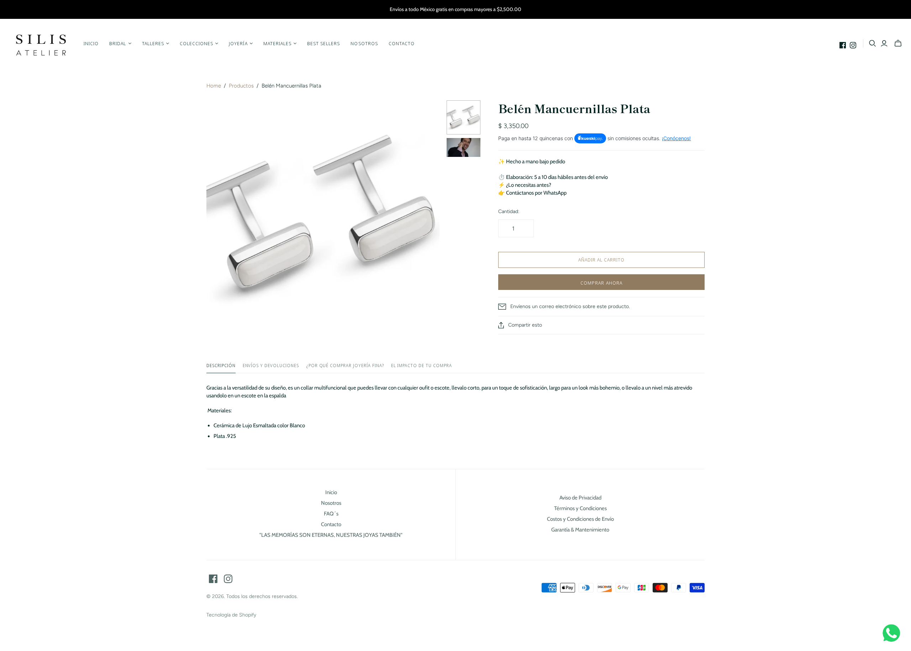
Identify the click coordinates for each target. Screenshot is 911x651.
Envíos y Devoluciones (271, 366)
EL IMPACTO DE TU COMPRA (421, 366)
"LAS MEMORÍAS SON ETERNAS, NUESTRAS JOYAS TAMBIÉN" (330, 535)
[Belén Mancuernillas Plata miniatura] (464, 117)
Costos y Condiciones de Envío (580, 519)
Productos (241, 86)
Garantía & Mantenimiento (580, 529)
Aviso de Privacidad (580, 497)
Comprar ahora (601, 283)
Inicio (91, 43)
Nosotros (364, 43)
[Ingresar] (884, 43)
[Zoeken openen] (872, 43)
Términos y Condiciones (580, 508)
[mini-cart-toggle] (898, 43)
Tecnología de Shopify (231, 615)
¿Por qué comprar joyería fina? (345, 366)
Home (213, 86)
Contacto (402, 43)
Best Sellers (323, 43)
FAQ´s (331, 513)
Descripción (221, 366)
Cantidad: (508, 211)
